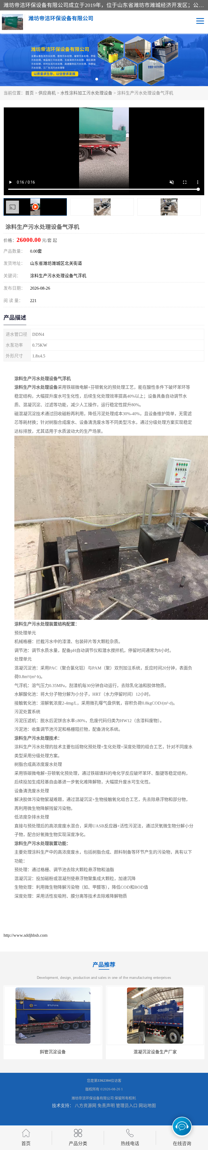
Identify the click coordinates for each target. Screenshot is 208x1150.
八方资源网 (85, 1105)
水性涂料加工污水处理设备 (86, 93)
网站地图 (147, 1105)
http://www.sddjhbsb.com (25, 935)
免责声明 (106, 1105)
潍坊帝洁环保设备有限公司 (93, 1098)
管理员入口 (127, 1105)
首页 (29, 93)
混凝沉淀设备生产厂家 (52, 1052)
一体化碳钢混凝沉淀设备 (155, 1052)
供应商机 (47, 93)
